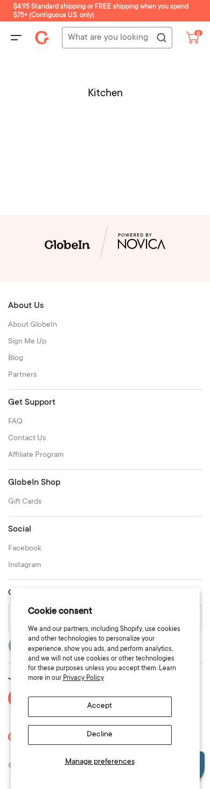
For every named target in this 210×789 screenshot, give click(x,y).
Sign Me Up (27, 342)
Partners (22, 375)
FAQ (15, 422)
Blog (15, 358)
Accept (99, 706)
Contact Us (27, 438)
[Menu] (16, 37)
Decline (100, 734)
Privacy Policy (83, 678)
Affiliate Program (36, 455)
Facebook (24, 548)
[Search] (161, 38)
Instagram (24, 565)
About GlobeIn (32, 325)
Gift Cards (24, 502)
